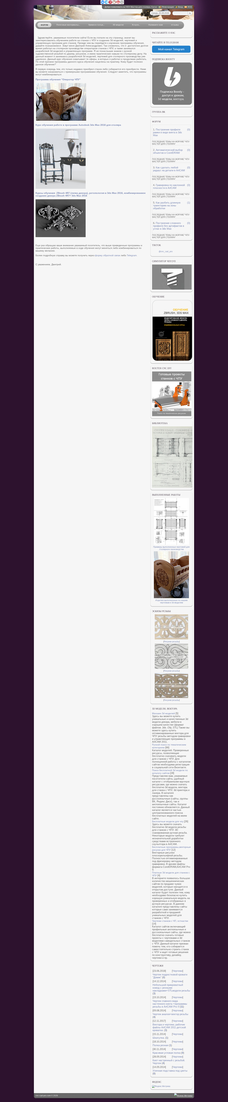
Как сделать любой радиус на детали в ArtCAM (169, 169)
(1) (188, 202)
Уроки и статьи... (96, 25)
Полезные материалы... (68, 25)
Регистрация (168, 7)
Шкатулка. (159, 1037)
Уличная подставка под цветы (170, 1070)
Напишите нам (155, 25)
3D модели (118, 25)
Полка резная (160, 1045)
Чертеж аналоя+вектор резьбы (170, 1014)
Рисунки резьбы (171, 641)
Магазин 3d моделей (163, 713)
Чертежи (177, 970)
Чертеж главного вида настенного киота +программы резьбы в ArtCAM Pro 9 (170, 1003)
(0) (188, 129)
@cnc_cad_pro (166, 251)
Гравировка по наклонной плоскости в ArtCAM (169, 186)
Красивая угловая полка (166, 1052)
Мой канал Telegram (171, 49)
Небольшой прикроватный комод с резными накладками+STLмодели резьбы (171, 987)
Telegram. (132, 255)
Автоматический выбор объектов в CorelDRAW (168, 151)
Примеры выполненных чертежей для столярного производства (171, 548)
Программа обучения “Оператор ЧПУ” (58, 79)
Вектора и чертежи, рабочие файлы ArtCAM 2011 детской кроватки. (169, 1027)
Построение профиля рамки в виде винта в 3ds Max (167, 132)
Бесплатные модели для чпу (167, 821)
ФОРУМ (44, 25)
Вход (180, 7)
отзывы (175, 25)
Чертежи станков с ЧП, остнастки (170, 921)
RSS (190, 7)
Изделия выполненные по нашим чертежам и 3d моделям (171, 601)
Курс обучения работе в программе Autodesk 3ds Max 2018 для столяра (78, 125)
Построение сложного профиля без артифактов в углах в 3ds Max (168, 226)
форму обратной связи (107, 255)
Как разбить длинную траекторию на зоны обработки (166, 205)
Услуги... (136, 25)
